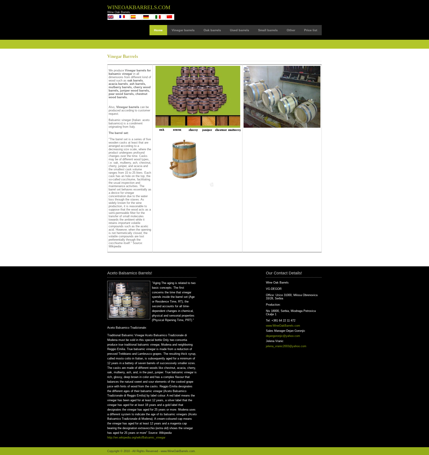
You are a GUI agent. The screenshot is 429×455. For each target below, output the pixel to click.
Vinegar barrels (183, 30)
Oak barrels (212, 30)
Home (158, 30)
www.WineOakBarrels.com (283, 325)
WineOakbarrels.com (138, 7)
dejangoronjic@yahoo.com (283, 336)
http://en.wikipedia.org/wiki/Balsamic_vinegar (136, 437)
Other (291, 30)
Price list (310, 30)
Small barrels (268, 30)
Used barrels (239, 30)
